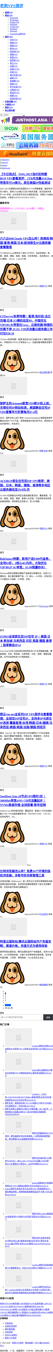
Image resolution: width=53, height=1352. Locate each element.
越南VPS (14, 78)
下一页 (8, 1005)
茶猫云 (27, 1312)
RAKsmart (14, 20)
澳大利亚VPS (15, 75)
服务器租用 (15, 1312)
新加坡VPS (14, 52)
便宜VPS (44, 286)
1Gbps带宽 (14, 1309)
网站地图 (29, 1343)
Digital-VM (14, 22)
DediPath (13, 24)
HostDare (13, 29)
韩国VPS (14, 43)
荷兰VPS (14, 63)
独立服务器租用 (21, 1315)
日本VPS (14, 40)
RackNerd (14, 18)
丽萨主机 (44, 451)
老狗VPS (6, 1304)
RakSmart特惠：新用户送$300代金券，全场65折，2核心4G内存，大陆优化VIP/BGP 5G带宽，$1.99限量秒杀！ (26, 563)
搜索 (2, 1013)
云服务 (26, 1309)
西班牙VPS (14, 93)
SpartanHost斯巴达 (17, 34)
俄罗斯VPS (14, 60)
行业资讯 (44, 914)
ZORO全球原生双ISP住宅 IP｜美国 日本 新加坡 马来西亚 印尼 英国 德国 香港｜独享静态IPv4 (26, 641)
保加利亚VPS (15, 99)
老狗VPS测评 (11, 6)
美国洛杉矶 (32, 1307)
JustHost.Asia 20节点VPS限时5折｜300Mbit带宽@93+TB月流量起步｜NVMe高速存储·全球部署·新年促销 (23, 800)
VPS (21, 1307)
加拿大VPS (14, 69)
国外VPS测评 (11, 1338)
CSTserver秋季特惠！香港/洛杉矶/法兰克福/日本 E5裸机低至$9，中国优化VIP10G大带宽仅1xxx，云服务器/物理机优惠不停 (26, 325)
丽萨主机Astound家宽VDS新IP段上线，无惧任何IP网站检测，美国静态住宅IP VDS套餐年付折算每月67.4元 (26, 408)
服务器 (18, 1304)
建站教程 (44, 985)
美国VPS (14, 46)
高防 (8, 1315)
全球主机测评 (11, 1326)
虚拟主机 (38, 1312)
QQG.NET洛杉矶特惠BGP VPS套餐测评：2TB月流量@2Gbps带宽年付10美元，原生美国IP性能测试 (26, 178)
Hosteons (13, 31)
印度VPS (14, 72)
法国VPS (14, 66)
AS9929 (35, 1315)
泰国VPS (14, 84)
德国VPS (14, 54)
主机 (13, 1307)
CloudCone (14, 27)
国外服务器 (10, 1329)
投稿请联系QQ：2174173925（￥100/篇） (18, 208)
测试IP (29, 1304)
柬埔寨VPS (14, 81)
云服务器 (41, 1304)
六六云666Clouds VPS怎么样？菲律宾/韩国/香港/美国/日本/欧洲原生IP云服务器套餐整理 (26, 243)
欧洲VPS (14, 49)
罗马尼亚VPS (15, 87)
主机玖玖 (9, 1323)
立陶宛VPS (14, 90)
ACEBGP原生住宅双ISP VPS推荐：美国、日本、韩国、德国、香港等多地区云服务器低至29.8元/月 (25, 485)
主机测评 (9, 1332)
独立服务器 (45, 372)
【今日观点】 (9, 174)
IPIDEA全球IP (11, 1335)
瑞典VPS (14, 96)
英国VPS (14, 57)
